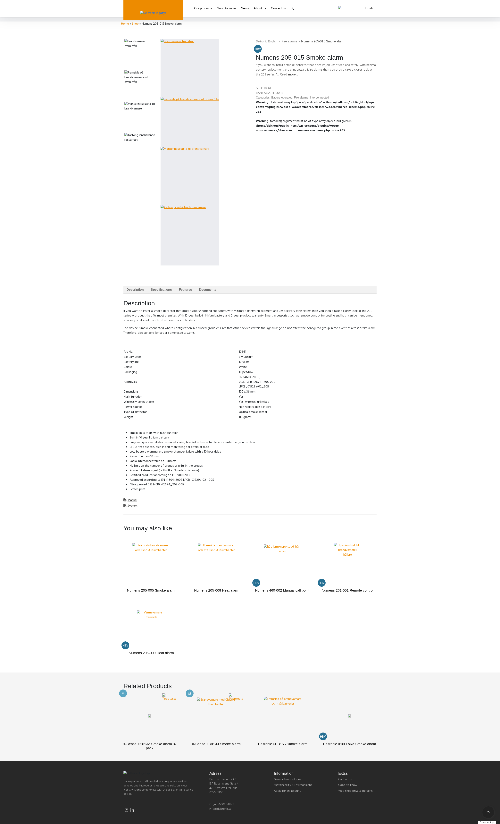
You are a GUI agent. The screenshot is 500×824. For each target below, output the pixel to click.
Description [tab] (135, 289)
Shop (135, 23)
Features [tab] (185, 289)
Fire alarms (288, 41)
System (133, 505)
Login (369, 8)
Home (125, 23)
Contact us (278, 8)
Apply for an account (287, 791)
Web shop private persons (355, 791)
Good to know (226, 8)
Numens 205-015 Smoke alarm (321, 41)
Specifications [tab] (161, 289)
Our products (203, 8)
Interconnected (319, 97)
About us (260, 8)
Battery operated (281, 97)
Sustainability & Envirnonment (293, 785)
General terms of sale (287, 779)
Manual (132, 500)
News (245, 8)
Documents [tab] (207, 289)
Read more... (288, 74)
